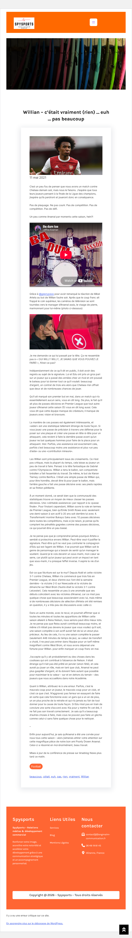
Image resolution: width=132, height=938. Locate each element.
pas (59, 776)
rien (65, 776)
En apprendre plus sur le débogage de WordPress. (34, 923)
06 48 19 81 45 (93, 845)
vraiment (74, 776)
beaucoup (36, 776)
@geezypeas (46, 293)
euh (53, 776)
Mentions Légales (59, 842)
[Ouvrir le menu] (93, 22)
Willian (85, 776)
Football (36, 766)
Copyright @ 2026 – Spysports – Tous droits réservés (66, 895)
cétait (46, 776)
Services (54, 827)
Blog (52, 835)
